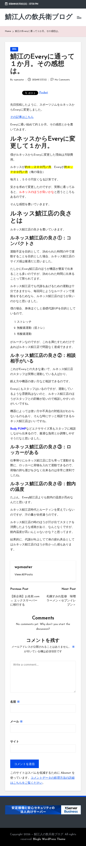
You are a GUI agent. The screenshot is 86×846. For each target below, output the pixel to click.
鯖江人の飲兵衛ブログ (39, 17)
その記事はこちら (22, 117)
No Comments (62, 80)
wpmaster (23, 567)
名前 (15, 702)
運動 (14, 49)
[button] (24, 574)
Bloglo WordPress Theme (49, 839)
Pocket (43, 92)
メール (16, 721)
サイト (14, 741)
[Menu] (79, 17)
